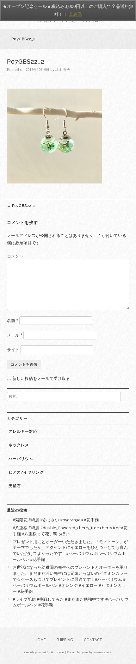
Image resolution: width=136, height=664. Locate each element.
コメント (15, 256)
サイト (13, 349)
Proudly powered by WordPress (44, 652)
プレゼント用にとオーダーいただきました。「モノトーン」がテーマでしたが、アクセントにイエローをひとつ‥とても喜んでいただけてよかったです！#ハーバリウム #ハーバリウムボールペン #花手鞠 (70, 550)
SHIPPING (64, 639)
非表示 (75, 14)
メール (14, 335)
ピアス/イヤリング (26, 472)
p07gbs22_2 (21, 205)
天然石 (15, 486)
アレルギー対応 (23, 431)
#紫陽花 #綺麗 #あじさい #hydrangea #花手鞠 (56, 520)
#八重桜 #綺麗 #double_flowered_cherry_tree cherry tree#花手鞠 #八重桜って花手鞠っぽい (70, 531)
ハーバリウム (21, 458)
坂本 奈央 (62, 69)
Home (40, 639)
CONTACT (93, 639)
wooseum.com (102, 652)
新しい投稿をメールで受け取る (41, 378)
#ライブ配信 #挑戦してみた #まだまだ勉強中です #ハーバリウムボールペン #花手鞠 (70, 602)
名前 (12, 320)
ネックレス (19, 445)
